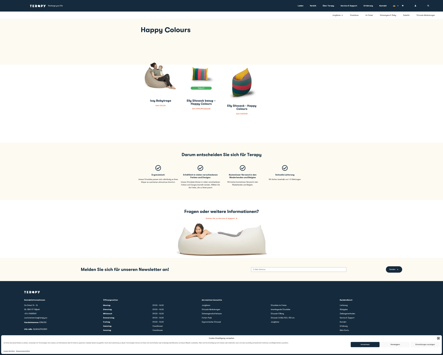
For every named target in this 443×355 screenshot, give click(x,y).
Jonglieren (206, 305)
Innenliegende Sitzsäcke (280, 309)
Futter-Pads (207, 318)
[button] (438, 338)
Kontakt (383, 6)
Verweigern (395, 344)
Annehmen (365, 344)
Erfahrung (368, 6)
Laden (300, 6)
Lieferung (344, 305)
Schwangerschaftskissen (212, 314)
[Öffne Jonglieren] (342, 15)
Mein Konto (344, 330)
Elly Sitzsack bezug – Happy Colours (201, 102)
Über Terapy (328, 6)
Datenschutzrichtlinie (23, 351)
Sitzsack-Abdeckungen (211, 309)
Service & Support (349, 6)
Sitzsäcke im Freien (279, 305)
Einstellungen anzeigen (425, 344)
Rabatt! (201, 88)
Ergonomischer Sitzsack (211, 322)
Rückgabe (344, 309)
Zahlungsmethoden (347, 314)
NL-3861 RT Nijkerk (32, 309)
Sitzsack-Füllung (277, 314)
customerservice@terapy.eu (35, 318)
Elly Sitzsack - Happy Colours (241, 107)
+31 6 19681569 (30, 314)
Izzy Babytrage (160, 100)
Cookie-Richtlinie (9, 351)
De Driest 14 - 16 (31, 305)
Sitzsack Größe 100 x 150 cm (283, 318)
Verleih (313, 6)
